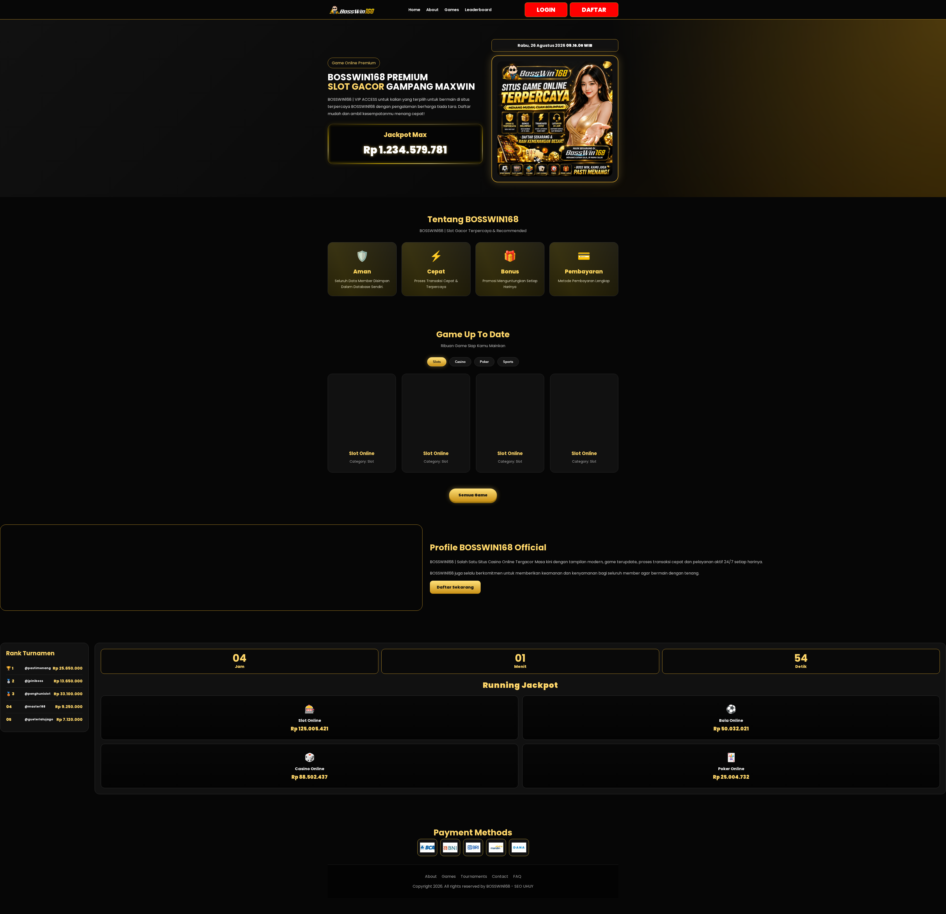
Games (451, 10)
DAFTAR (594, 10)
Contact (500, 876)
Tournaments (474, 876)
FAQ (517, 876)
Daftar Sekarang (455, 587)
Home (414, 10)
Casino (460, 362)
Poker (484, 362)
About (432, 10)
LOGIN (546, 10)
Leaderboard (478, 10)
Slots (437, 362)
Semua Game (473, 495)
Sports (508, 362)
